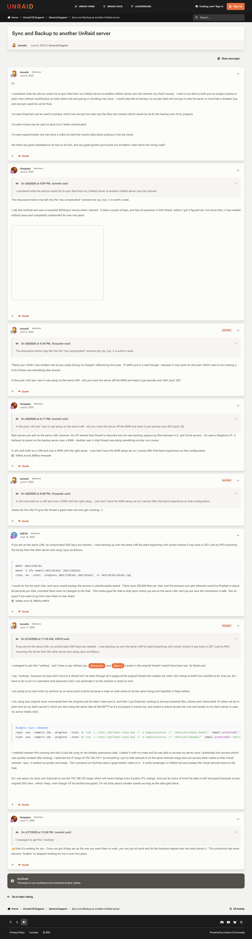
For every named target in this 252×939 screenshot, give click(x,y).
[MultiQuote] (12, 156)
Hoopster (25, 168)
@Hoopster (96, 665)
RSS (47, 932)
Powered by (227, 932)
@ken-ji (118, 665)
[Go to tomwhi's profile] (14, 45)
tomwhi (22, 45)
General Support (58, 45)
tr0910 (24, 533)
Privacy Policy (17, 932)
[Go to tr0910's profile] (14, 535)
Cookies (33, 932)
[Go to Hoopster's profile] (14, 170)
